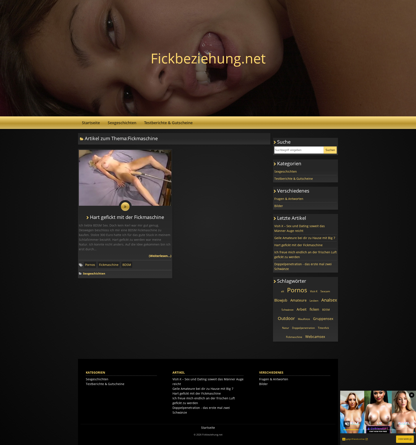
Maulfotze (304, 319)
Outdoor (286, 318)
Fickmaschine (109, 265)
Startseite (91, 122)
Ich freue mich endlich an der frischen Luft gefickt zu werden (305, 254)
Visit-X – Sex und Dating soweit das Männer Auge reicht (299, 228)
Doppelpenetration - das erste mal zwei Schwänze (303, 266)
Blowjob (280, 300)
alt (282, 291)
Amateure (298, 300)
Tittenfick (323, 328)
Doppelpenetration (303, 328)
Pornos (90, 265)
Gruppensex (323, 318)
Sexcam (325, 291)
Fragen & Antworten (288, 199)
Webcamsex (315, 336)
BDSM (126, 265)
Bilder (278, 206)
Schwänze (287, 310)
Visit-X (313, 291)
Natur (285, 328)
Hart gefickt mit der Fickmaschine (127, 217)
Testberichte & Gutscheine (168, 122)
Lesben (314, 300)
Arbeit (302, 309)
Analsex (329, 300)
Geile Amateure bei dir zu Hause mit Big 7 (304, 238)
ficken (314, 309)
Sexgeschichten (122, 122)
